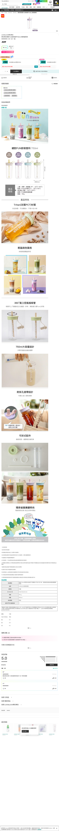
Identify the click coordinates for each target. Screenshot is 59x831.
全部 (2, 668)
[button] (56, 3)
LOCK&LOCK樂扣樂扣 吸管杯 (9, 90)
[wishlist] (12, 39)
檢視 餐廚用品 (6, 701)
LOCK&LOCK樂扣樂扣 (7, 35)
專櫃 (31, 7)
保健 (34, 7)
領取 (36, 66)
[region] (29, 828)
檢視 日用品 (5, 697)
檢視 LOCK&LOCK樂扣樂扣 (10, 704)
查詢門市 (33, 1)
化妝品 (23, 7)
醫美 (27, 7)
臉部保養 (18, 7)
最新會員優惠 (5, 8)
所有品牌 (53, 7)
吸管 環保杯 (14, 95)
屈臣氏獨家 (11, 7)
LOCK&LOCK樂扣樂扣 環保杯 (9, 92)
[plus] (7, 71)
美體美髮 (39, 7)
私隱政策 (39, 829)
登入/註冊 (24, 731)
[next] (46, 7)
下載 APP (29, 1)
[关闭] (56, 828)
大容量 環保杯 (7, 95)
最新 (5, 668)
